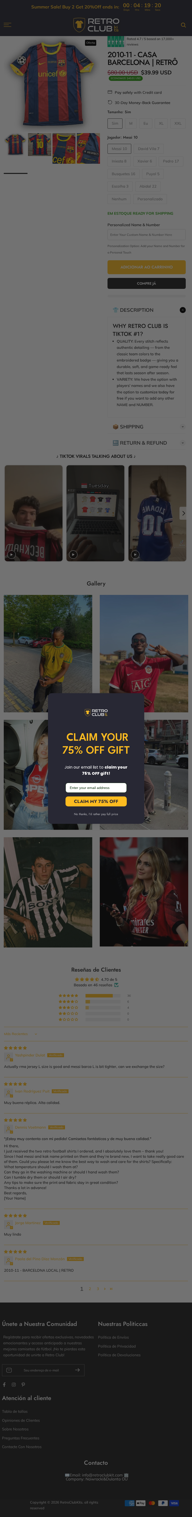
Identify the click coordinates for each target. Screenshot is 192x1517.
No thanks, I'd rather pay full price (96, 814)
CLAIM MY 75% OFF (96, 801)
